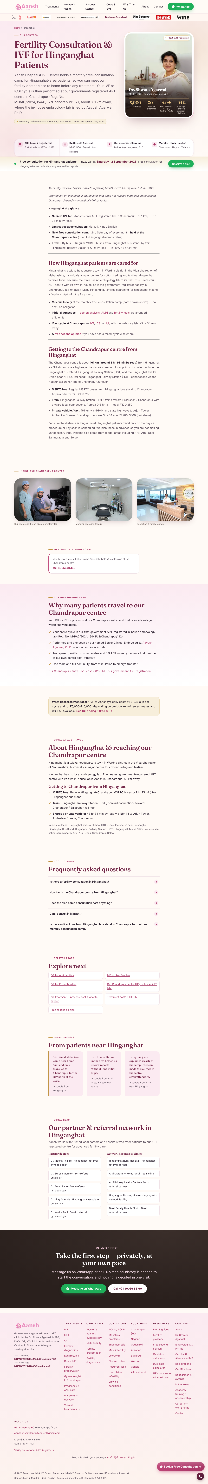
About (145, 6)
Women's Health (69, 6)
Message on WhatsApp (86, 1288)
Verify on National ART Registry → (34, 1450)
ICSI (98, 323)
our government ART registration (129, 671)
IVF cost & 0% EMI (93, 671)
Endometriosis (117, 1344)
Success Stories (90, 6)
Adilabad (136, 1350)
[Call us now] (200, 1476)
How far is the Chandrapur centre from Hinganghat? (103, 892)
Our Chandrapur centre (63, 671)
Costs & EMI (110, 6)
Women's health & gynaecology (94, 1333)
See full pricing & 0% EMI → (94, 711)
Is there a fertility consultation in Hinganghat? (103, 881)
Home (17, 27)
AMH (104, 312)
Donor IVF (70, 1361)
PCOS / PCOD (117, 1329)
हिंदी (116, 1457)
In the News (182, 1384)
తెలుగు (123, 1457)
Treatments (52, 6)
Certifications (183, 1369)
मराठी (109, 1457)
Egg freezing (71, 1355)
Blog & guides (161, 1329)
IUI (107, 323)
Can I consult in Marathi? (103, 913)
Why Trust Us (129, 6)
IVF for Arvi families (62, 975)
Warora (135, 1361)
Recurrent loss (117, 1366)
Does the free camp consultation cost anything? (103, 903)
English (132, 1457)
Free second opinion (63, 1009)
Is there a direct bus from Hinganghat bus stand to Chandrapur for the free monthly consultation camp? (103, 926)
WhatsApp (183, 6)
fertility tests (122, 312)
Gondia (135, 1366)
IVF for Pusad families (63, 984)
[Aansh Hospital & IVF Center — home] (27, 6)
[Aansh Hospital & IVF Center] (37, 1325)
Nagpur (135, 1339)
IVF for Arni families (118, 975)
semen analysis (90, 312)
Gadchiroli (137, 1344)
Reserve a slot (181, 164)
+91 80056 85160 (63, 568)
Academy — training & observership (183, 1394)
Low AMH (114, 1355)
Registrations (183, 1363)
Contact (158, 6)
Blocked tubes (117, 1361)
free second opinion (68, 334)
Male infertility (117, 1350)
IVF (92, 323)
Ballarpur (136, 1355)
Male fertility (93, 1343)
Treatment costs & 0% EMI (122, 997)
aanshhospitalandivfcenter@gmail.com (37, 1433)
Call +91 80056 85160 (127, 1288)
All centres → (139, 1372)
